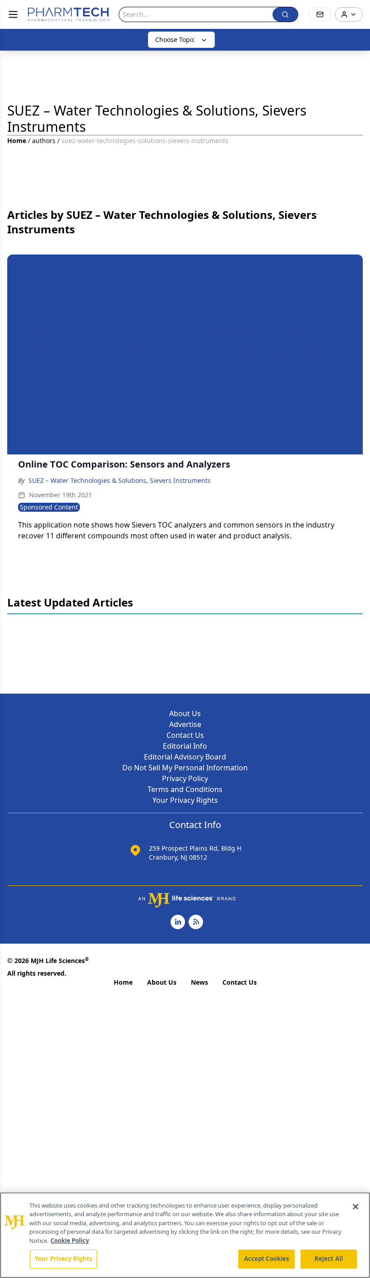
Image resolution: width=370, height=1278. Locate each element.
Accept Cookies (266, 1259)
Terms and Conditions (185, 789)
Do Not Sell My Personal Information (185, 768)
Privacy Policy (185, 778)
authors (44, 140)
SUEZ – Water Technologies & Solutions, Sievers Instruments (119, 480)
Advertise (185, 724)
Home (16, 140)
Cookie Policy (70, 1240)
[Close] (355, 1207)
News (199, 982)
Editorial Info (185, 746)
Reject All (328, 1259)
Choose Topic (175, 39)
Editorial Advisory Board (185, 757)
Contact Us (185, 735)
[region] (185, 1235)
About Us (185, 713)
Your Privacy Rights (185, 800)
